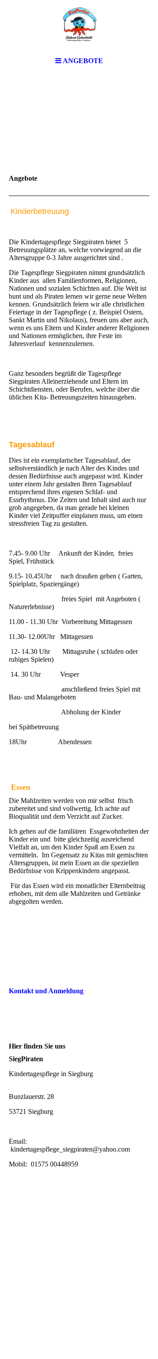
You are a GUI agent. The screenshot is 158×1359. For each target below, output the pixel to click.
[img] (79, 26)
